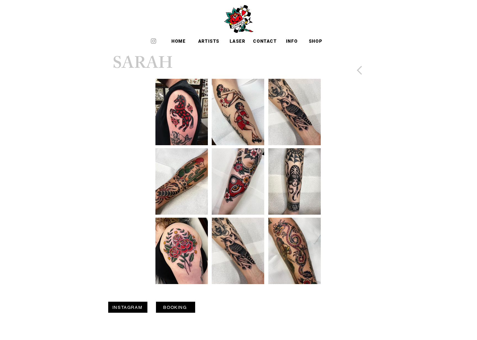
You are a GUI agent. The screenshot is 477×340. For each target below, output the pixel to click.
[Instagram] (153, 41)
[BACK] (359, 70)
